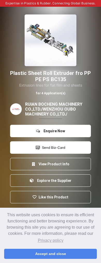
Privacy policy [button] (50, 240)
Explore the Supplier (53, 181)
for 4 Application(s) (50, 93)
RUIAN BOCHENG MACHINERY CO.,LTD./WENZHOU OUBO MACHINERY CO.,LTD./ (53, 109)
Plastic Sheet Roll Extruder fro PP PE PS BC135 (50, 76)
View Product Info (53, 164)
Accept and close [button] (50, 254)
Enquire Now (53, 131)
